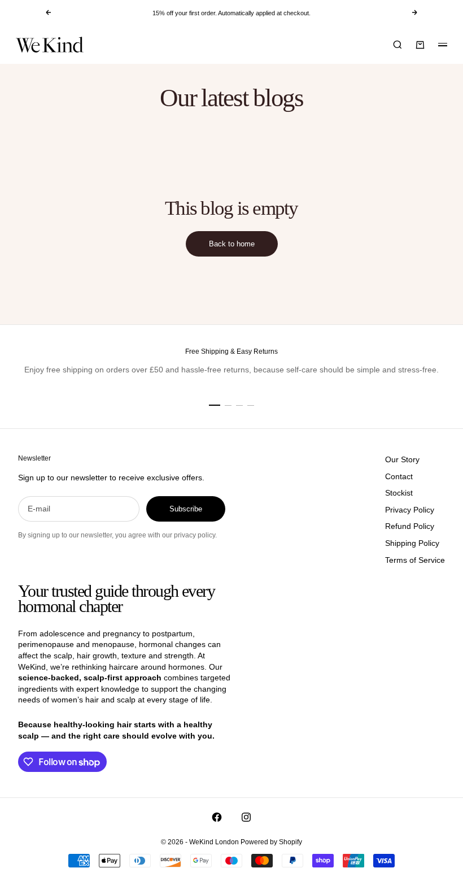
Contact (399, 476)
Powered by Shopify (271, 842)
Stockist (399, 492)
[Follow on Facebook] (216, 817)
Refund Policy (409, 526)
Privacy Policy (409, 509)
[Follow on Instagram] (246, 817)
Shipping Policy (412, 543)
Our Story (402, 459)
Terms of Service (415, 560)
